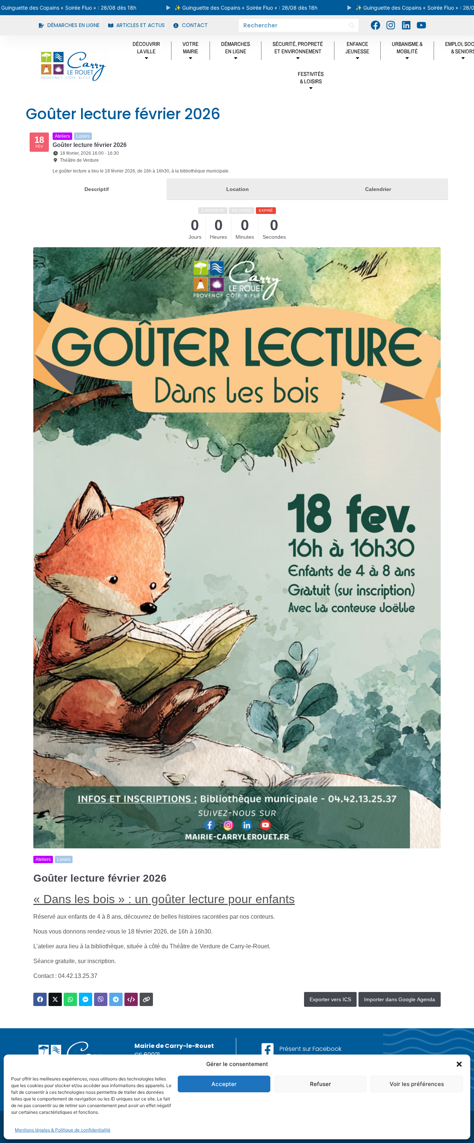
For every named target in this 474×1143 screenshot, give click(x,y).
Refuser (320, 1083)
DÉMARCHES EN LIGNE (235, 47)
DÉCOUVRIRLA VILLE (146, 47)
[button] (459, 1064)
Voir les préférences (417, 1083)
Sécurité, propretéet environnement (298, 47)
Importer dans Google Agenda (399, 999)
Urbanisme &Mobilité (407, 47)
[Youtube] (421, 25)
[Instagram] (390, 25)
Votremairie (190, 47)
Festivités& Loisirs (311, 77)
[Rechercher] (352, 25)
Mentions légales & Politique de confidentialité (62, 1130)
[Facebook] (375, 25)
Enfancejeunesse (357, 47)
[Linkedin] (406, 25)
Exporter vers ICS (330, 999)
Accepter (224, 1083)
